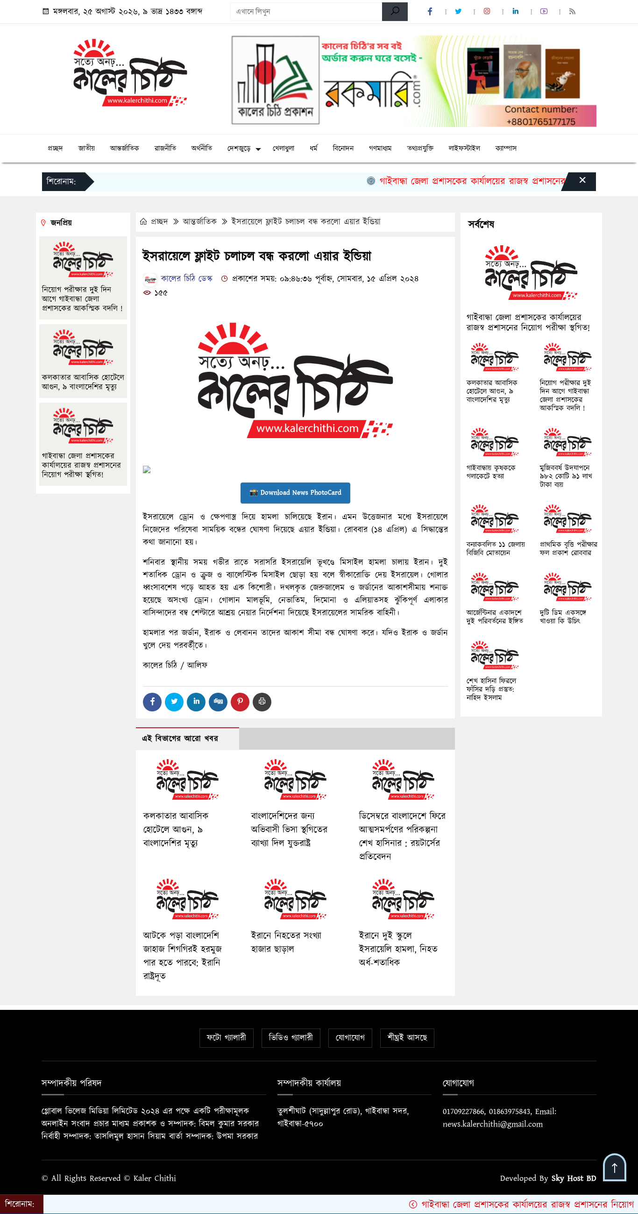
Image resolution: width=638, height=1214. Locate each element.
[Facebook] (152, 702)
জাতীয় (86, 148)
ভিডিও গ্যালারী (291, 1038)
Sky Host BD (574, 1178)
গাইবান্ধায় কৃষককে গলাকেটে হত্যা (491, 472)
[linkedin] (517, 12)
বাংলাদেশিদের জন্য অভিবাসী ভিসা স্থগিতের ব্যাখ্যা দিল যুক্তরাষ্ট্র (289, 830)
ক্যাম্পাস (506, 148)
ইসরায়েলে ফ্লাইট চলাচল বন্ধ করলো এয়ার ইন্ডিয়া (306, 222)
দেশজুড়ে (239, 148)
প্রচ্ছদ (55, 148)
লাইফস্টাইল (464, 148)
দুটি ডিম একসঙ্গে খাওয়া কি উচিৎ (563, 617)
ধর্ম (314, 148)
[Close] (574, 184)
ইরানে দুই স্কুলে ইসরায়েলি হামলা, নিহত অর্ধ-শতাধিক (398, 950)
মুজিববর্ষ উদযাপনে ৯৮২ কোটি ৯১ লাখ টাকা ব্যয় (566, 476)
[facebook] (431, 12)
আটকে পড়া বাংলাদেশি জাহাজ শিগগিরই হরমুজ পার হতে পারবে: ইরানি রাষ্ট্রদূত (182, 956)
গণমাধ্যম (380, 148)
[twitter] (460, 12)
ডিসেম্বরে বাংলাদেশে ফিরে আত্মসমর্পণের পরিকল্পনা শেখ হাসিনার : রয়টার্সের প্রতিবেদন (402, 836)
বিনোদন (343, 148)
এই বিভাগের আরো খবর (180, 739)
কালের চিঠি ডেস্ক (185, 279)
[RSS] (574, 12)
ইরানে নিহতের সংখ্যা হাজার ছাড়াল (286, 943)
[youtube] (545, 12)
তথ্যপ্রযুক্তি (420, 148)
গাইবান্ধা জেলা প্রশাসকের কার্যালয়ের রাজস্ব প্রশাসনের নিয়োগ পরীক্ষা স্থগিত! (484, 181)
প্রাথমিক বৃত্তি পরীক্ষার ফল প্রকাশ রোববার (568, 549)
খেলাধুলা (283, 148)
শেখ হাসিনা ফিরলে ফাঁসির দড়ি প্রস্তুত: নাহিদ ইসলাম (491, 689)
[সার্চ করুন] (395, 11)
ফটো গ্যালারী (226, 1038)
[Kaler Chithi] (130, 72)
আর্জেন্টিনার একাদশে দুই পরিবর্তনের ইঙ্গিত (495, 617)
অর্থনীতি (201, 148)
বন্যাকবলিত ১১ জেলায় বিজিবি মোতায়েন (496, 549)
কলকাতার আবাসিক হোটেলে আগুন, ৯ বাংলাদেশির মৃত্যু (176, 830)
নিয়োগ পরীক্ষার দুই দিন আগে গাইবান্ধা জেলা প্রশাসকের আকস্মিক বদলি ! (84, 299)
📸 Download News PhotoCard (295, 492)
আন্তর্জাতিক (124, 148)
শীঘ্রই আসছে (407, 1038)
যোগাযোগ (350, 1038)
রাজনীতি (165, 148)
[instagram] (488, 12)
